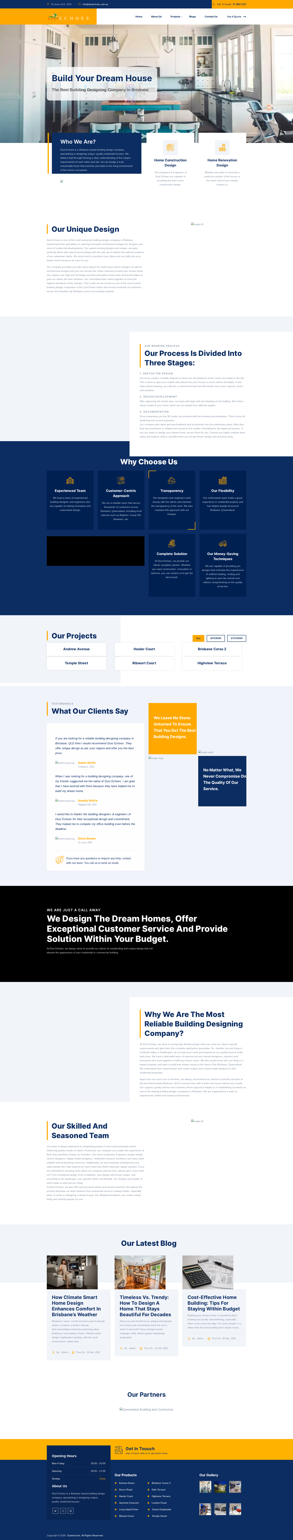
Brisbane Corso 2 (161, 1483)
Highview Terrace (161, 1496)
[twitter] (55, 1511)
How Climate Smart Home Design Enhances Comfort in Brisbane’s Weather (76, 1305)
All (198, 638)
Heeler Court (125, 1496)
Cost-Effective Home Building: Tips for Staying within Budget (214, 1303)
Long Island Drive (128, 1509)
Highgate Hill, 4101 (87, 804)
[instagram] (63, 1511)
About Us (156, 16)
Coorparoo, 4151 (86, 766)
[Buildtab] (68, 16)
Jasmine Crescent (128, 1502)
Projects (175, 16)
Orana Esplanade (161, 1509)
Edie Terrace (158, 1489)
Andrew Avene (126, 1483)
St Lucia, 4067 (85, 842)
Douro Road (125, 1489)
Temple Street (159, 1516)
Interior (215, 638)
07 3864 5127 (239, 4)
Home (138, 16)
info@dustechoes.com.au (95, 4)
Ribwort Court (126, 1516)
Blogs (192, 16)
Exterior (236, 638)
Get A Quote (234, 16)
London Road (159, 1502)
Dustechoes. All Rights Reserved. (85, 1535)
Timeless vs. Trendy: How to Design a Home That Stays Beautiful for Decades (145, 1305)
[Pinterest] (71, 1511)
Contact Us (211, 16)
